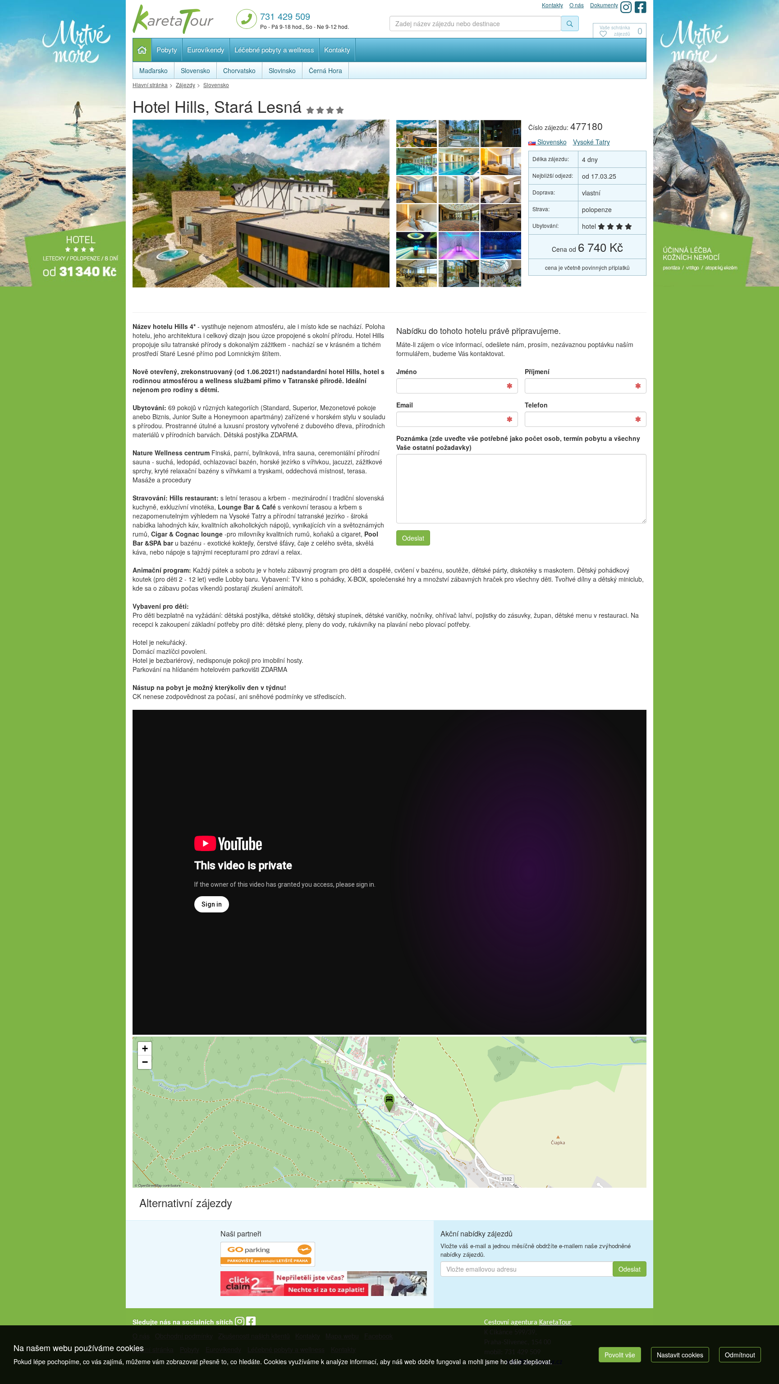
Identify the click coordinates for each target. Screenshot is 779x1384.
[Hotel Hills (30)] (416, 217)
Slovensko (551, 141)
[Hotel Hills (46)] (459, 245)
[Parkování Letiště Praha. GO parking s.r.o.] (267, 1255)
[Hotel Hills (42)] (501, 273)
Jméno (406, 371)
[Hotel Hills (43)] (459, 273)
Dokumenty (604, 5)
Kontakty (337, 49)
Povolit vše (620, 1354)
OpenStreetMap (150, 1185)
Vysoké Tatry (591, 141)
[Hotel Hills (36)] (459, 162)
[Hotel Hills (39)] (459, 134)
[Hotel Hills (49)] (459, 217)
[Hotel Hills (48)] (501, 217)
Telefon (536, 404)
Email (404, 404)
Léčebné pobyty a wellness (274, 49)
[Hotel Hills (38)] (501, 134)
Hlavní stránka (142, 49)
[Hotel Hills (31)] (501, 190)
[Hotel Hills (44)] (416, 273)
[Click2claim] (323, 1284)
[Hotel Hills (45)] (501, 245)
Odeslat (413, 537)
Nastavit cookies (680, 1354)
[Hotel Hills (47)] (416, 245)
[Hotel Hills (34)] (501, 162)
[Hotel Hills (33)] (416, 190)
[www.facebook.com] (640, 7)
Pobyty (166, 49)
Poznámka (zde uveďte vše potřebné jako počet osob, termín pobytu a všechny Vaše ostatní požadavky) (518, 443)
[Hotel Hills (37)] (416, 162)
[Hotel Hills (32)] (459, 190)
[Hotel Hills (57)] (261, 206)
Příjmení (537, 371)
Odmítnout (740, 1354)
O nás (576, 5)
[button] (388, 1101)
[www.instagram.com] (626, 7)
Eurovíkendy (206, 49)
